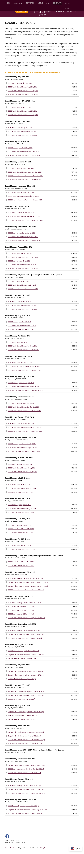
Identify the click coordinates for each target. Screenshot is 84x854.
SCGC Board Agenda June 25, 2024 (19, 505)
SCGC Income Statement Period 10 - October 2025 (25, 200)
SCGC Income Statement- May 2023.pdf (21, 699)
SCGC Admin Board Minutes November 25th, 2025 (25, 172)
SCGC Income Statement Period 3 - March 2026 (24, 155)
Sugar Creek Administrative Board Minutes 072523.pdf (26, 655)
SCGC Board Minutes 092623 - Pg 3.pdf (21, 614)
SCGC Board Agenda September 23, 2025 (22, 233)
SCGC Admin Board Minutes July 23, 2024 (21, 468)
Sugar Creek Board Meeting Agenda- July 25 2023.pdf (25, 671)
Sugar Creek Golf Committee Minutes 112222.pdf (24, 736)
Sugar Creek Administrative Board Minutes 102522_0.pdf (26, 765)
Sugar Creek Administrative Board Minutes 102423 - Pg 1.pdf (28, 582)
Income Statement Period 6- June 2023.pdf (22, 679)
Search (67, 9)
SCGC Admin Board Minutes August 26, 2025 (23, 237)
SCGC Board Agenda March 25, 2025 (20, 362)
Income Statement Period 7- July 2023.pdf (22, 658)
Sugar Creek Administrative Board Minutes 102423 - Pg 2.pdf (28, 586)
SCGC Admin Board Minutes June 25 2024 (22, 488)
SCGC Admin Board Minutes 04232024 (21, 529)
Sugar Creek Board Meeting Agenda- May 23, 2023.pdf (26, 712)
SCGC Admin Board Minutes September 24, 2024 (24, 427)
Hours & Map (60, 11)
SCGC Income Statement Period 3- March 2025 (23, 350)
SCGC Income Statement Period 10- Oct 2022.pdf (24, 773)
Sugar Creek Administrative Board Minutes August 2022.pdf (27, 810)
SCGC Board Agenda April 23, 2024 (19, 545)
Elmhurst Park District (11, 848)
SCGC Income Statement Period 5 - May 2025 (23, 309)
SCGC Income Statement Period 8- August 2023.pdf (25, 638)
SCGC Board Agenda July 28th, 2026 (20, 83)
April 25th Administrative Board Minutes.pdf (22, 716)
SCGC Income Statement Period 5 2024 (21, 512)
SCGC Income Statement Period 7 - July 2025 (23, 257)
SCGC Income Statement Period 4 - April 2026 (23, 135)
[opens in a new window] (7, 836)
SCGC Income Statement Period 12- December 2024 (25, 390)
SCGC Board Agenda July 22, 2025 (19, 261)
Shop (48, 3)
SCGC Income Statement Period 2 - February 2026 (24, 180)
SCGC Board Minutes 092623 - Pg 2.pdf (21, 610)
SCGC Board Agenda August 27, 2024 (20, 464)
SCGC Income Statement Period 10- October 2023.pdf (26, 590)
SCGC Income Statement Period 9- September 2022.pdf (26, 793)
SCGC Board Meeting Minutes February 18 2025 (24, 366)
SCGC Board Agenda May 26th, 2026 (20, 127)
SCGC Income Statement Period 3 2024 (21, 566)
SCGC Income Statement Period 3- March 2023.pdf (25, 744)
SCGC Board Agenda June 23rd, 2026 (20, 107)
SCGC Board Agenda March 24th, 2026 (21, 168)
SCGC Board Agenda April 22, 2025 (19, 342)
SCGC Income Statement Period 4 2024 (21, 533)
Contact (67, 3)
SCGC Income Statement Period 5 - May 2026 (23, 91)
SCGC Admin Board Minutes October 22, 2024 (23, 407)
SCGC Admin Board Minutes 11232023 (21, 562)
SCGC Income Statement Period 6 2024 (21, 492)
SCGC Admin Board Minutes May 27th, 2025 (22, 305)
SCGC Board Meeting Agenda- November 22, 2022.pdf (26, 769)
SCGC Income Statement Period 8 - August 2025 (24, 241)
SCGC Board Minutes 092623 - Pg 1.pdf (21, 606)
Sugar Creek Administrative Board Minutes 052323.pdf (26, 695)
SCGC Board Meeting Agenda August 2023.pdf (23, 651)
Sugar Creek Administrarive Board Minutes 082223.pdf (26, 634)
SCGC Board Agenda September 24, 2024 (22, 444)
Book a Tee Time (22, 11)
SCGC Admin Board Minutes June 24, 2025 (22, 265)
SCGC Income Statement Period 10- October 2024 (24, 411)
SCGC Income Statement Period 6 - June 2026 (23, 94)
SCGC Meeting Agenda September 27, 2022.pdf (23, 806)
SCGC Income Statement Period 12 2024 (21, 549)
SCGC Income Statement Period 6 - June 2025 (23, 268)
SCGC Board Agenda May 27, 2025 (19, 322)
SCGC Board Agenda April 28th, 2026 (20, 148)
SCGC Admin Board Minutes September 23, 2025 (24, 216)
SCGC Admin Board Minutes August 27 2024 (22, 448)
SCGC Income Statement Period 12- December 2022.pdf (26, 740)
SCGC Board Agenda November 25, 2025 (21, 192)
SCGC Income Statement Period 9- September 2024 (25, 431)
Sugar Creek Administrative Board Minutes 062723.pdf (26, 675)
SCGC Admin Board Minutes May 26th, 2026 (22, 87)
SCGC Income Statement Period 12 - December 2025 (25, 176)
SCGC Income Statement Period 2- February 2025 (24, 370)
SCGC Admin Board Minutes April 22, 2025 (22, 326)
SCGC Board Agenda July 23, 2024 (19, 484)
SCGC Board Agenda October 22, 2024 (21, 423)
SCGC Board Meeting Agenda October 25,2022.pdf (25, 785)
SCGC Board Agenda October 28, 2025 (21, 213)
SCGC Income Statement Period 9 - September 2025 (25, 220)
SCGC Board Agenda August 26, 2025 (20, 253)
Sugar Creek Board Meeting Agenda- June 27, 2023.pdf (26, 691)
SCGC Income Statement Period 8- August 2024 (24, 451)
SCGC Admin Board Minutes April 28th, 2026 (22, 131)
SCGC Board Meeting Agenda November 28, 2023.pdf (26, 578)
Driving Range (18, 3)
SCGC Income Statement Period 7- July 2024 (22, 472)
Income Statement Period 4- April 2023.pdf (22, 719)
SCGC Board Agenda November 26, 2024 (21, 403)
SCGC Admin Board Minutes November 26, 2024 (24, 387)
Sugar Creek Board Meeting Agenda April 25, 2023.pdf (26, 732)
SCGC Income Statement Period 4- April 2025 (23, 329)
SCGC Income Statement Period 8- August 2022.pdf (25, 813)
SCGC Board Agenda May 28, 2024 (19, 525)
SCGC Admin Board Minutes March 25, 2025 (22, 346)
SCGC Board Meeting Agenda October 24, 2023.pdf (25, 603)
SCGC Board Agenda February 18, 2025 (21, 383)
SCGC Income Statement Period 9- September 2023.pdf (26, 618)
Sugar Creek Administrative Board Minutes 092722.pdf (26, 789)
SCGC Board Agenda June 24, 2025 (19, 301)
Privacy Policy (44, 848)
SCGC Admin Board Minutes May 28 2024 (22, 509)
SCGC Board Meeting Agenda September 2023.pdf (24, 630)
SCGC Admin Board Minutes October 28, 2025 (23, 196)
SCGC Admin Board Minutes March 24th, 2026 (23, 152)
